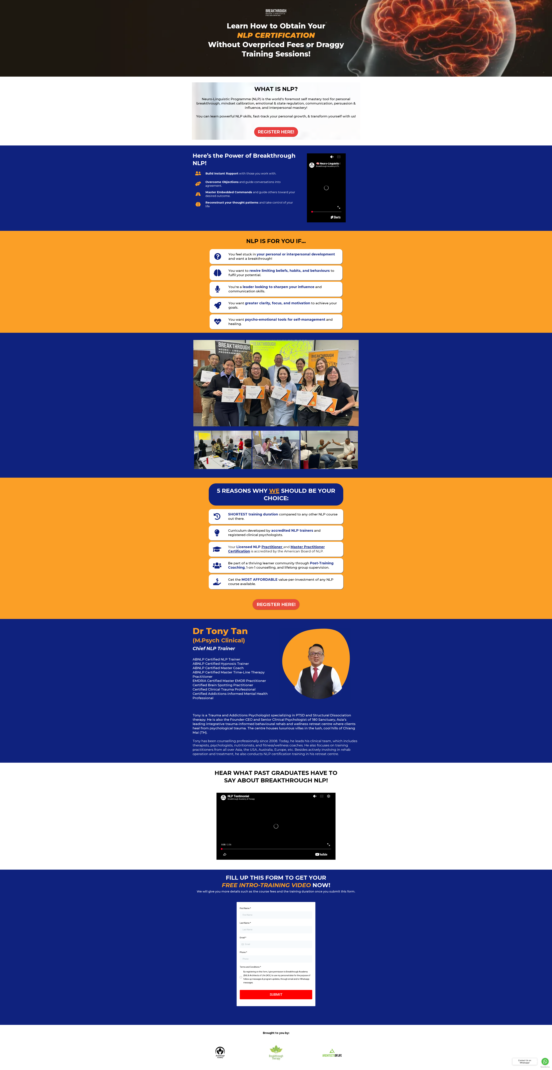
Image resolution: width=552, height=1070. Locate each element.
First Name (245, 908)
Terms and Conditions (250, 967)
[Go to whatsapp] (545, 1061)
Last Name (245, 923)
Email (243, 937)
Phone (243, 952)
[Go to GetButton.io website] (545, 1067)
